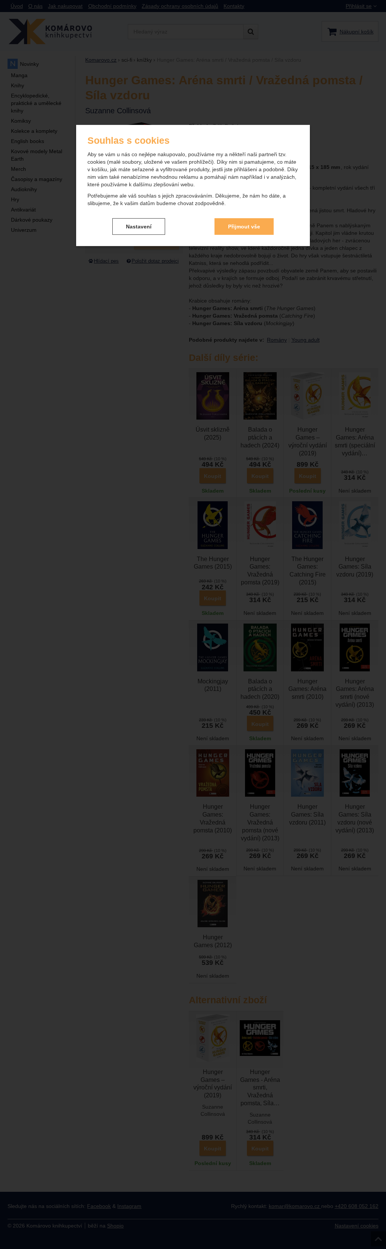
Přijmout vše (244, 226)
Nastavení (139, 226)
